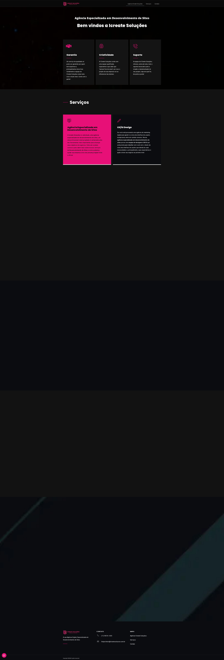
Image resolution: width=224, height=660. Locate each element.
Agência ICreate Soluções (135, 4)
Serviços (148, 4)
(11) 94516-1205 (106, 636)
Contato (157, 4)
